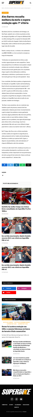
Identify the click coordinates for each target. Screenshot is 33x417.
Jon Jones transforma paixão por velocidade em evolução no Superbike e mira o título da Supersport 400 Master (22, 360)
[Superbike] (16, 3)
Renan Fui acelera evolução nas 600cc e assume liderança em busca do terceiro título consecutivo (16, 329)
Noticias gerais (7, 319)
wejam (4, 172)
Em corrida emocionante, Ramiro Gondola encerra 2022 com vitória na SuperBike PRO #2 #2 (16, 238)
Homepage (4, 405)
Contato (16, 407)
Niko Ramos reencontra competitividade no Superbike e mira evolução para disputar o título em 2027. (22, 373)
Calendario (18, 405)
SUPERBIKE (5, 12)
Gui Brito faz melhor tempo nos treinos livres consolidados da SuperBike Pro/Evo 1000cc (16, 209)
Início (3, 8)
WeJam (24, 412)
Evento (11, 405)
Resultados (26, 405)
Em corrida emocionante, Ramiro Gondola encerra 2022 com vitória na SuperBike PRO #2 (16, 267)
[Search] (30, 3)
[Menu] (3, 3)
